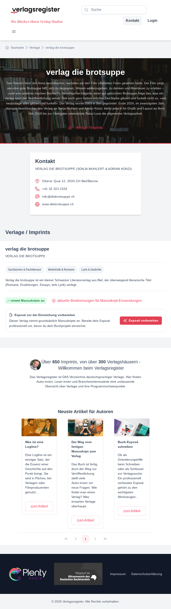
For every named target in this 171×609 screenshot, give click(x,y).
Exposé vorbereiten (143, 320)
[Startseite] (28, 574)
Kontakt (132, 20)
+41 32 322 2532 (54, 189)
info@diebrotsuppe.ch (58, 196)
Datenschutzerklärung (146, 574)
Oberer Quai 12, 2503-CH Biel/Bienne (70, 181)
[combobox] (114, 9)
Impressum (118, 574)
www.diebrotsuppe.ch (58, 204)
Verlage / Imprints (89, 127)
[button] (14, 31)
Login (152, 20)
